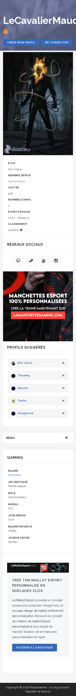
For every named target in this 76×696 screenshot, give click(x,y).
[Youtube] (44, 261)
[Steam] (31, 261)
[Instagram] (56, 261)
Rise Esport (14, 474)
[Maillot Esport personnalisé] (38, 568)
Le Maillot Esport (23, 600)
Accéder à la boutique (34, 647)
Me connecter (56, 42)
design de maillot (35, 610)
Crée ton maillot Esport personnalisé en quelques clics (37, 585)
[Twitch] (18, 261)
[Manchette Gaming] (38, 306)
